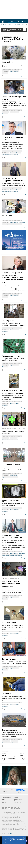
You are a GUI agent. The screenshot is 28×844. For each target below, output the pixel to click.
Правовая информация (20, 800)
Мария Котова (14, 438)
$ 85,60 (4, 25)
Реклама (4, 802)
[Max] (18, 808)
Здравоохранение (15, 71)
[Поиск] (22, 21)
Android (16, 797)
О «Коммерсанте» (6, 797)
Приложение (5, 73)
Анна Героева (14, 741)
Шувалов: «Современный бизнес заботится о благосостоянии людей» (10, 758)
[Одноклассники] (12, 808)
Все (11, 751)
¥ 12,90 (14, 25)
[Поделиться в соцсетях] (25, 76)
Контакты (4, 800)
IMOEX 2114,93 (20, 25)
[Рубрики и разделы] (25, 21)
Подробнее (9, 833)
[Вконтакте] (6, 808)
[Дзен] (9, 808)
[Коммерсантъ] (3, 21)
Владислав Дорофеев (16, 152)
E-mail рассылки (18, 802)
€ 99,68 (9, 25)
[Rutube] (15, 808)
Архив (3, 799)
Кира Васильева (14, 222)
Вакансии (4, 804)
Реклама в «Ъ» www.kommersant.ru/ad (14, 9)
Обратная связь (18, 799)
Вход (19, 21)
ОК (24, 30)
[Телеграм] (3, 808)
